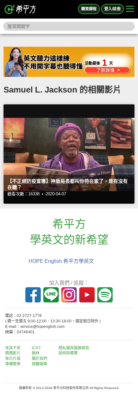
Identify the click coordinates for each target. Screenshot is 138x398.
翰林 (35, 353)
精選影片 (13, 353)
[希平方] (20, 9)
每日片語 (13, 358)
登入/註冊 (112, 9)
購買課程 (89, 9)
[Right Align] (130, 9)
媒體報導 (39, 364)
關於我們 (39, 358)
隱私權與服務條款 (73, 348)
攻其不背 (13, 348)
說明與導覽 (68, 353)
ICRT (36, 348)
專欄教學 (13, 364)
